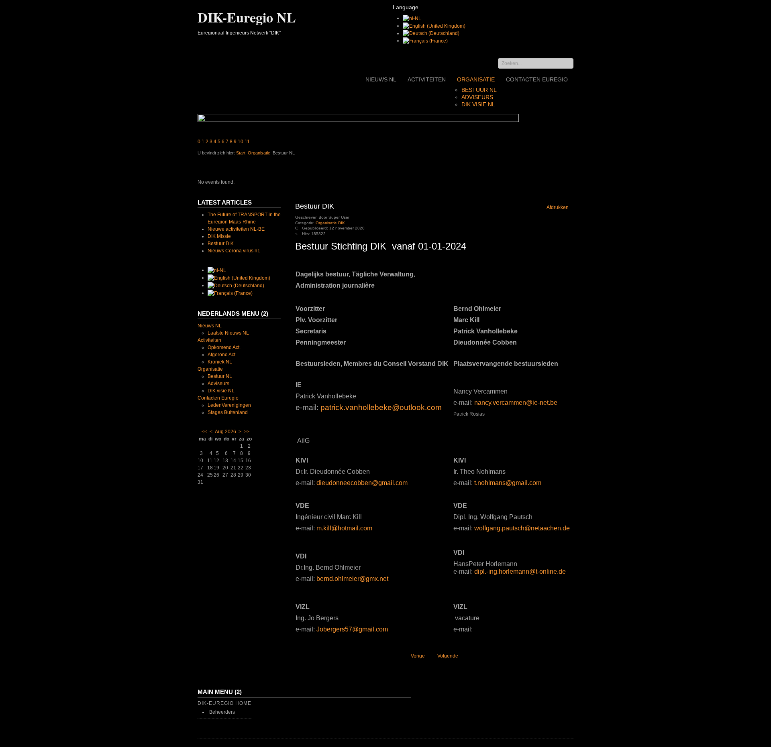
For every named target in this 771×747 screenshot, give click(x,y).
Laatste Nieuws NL (228, 333)
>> (246, 431)
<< (204, 431)
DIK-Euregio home (224, 703)
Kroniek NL (220, 362)
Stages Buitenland (228, 412)
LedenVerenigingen (229, 405)
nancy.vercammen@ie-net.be (515, 402)
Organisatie (476, 79)
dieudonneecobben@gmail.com (362, 482)
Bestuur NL (479, 90)
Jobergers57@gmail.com (352, 629)
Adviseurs (477, 97)
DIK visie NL (478, 104)
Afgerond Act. (222, 354)
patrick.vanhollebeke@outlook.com (381, 407)
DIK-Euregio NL (247, 17)
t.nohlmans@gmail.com (507, 482)
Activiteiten (427, 79)
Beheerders (222, 712)
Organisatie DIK (330, 223)
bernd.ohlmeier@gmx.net (352, 578)
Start (240, 152)
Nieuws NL (380, 79)
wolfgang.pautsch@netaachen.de (522, 528)
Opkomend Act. (224, 347)
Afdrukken (557, 207)
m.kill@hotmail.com (344, 528)
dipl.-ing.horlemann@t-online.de (520, 571)
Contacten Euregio (537, 79)
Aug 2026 (225, 431)
